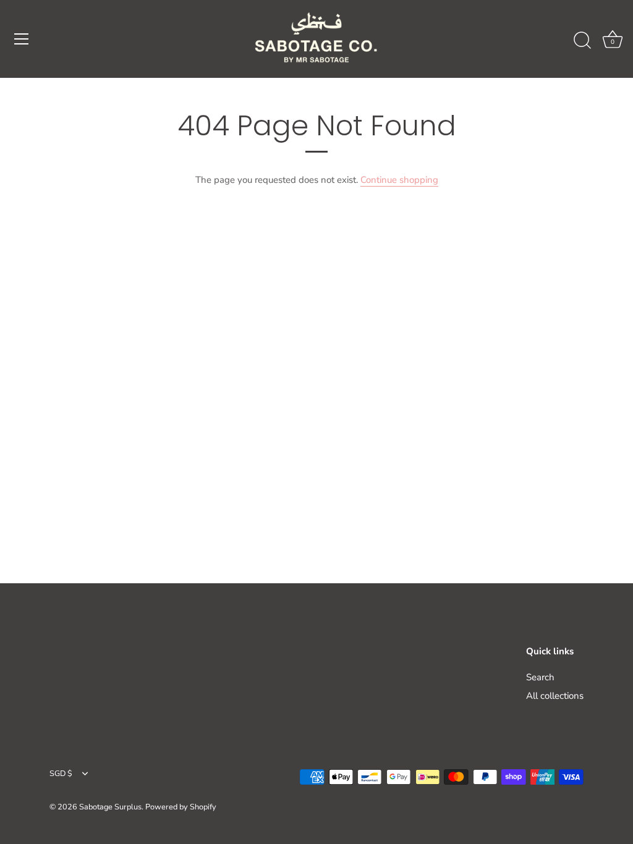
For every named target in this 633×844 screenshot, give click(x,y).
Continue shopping (399, 180)
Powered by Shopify (180, 806)
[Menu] (21, 39)
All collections (555, 696)
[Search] (582, 40)
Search (540, 677)
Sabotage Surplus (110, 806)
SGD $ (60, 774)
